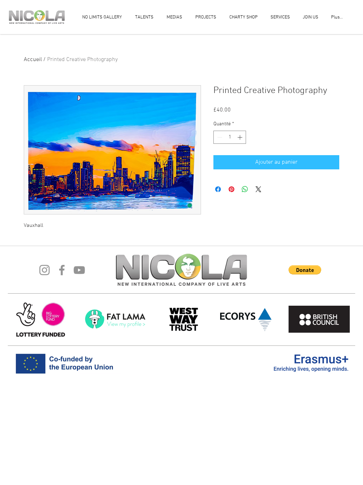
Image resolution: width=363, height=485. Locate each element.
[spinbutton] (229, 137)
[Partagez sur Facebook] (218, 189)
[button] (305, 269)
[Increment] (240, 137)
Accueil (33, 59)
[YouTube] (79, 270)
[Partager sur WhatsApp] (245, 189)
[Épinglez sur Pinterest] (231, 189)
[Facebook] (62, 270)
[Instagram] (44, 270)
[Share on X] (258, 189)
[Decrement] (218, 137)
